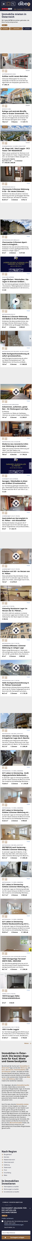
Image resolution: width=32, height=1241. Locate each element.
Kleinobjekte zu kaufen (11, 1186)
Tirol (5, 1170)
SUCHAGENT (5, 28)
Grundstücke (6, 1071)
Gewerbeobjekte (19, 1070)
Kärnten (6, 1157)
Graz (4, 1079)
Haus (3, 1070)
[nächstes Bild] (30, 61)
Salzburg (7, 1165)
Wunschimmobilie (16, 1123)
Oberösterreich (9, 1162)
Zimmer (10, 1070)
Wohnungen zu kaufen (11, 1189)
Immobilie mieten (22, 1104)
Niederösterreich (9, 1160)
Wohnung (24, 1068)
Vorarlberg (7, 1173)
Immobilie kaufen (23, 1085)
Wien (5, 1175)
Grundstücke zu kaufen (11, 1192)
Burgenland (8, 1154)
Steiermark (7, 1167)
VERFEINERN (27, 28)
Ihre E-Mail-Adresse (7, 1229)
